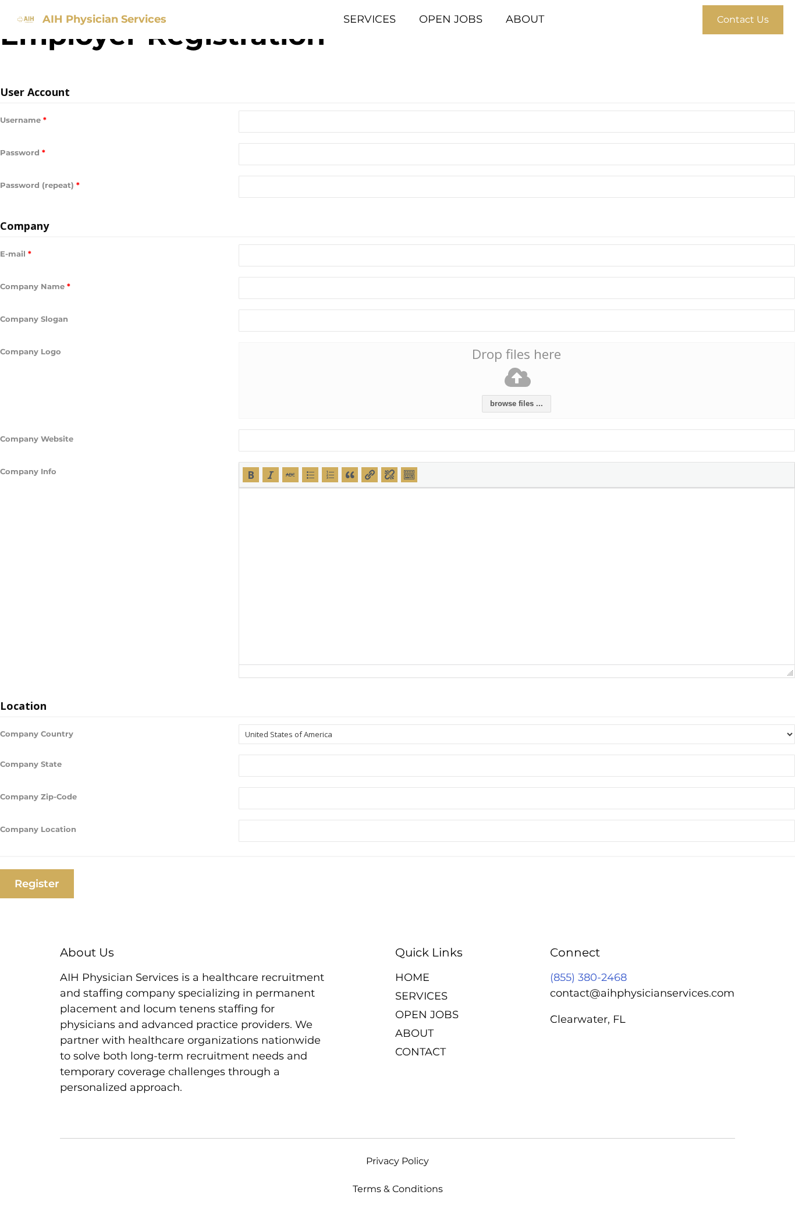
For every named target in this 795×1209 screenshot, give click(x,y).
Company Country (36, 733)
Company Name (35, 286)
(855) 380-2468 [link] (588, 977)
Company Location (38, 829)
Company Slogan (34, 318)
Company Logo (30, 351)
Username (23, 120)
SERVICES (369, 19)
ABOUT (525, 19)
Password (22, 152)
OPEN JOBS (450, 19)
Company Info (28, 471)
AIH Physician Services (104, 19)
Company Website (36, 438)
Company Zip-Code (38, 796)
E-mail (15, 253)
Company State (31, 764)
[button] (251, 475)
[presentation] (251, 474)
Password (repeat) (40, 185)
